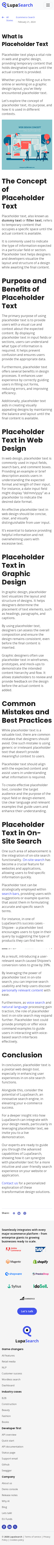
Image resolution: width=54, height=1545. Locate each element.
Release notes (10, 1495)
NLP (4, 1367)
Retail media (8, 1361)
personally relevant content (22, 990)
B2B (4, 1398)
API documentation (12, 1446)
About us (7, 1483)
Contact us (10, 1183)
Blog (4, 1507)
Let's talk (27, 1311)
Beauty (6, 1410)
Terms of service (33, 1536)
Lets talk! (7, 1513)
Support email (10, 1458)
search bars (10, 894)
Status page (8, 1452)
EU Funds (7, 1519)
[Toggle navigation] (48, 5)
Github (5, 1464)
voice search (36, 1002)
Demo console (10, 1489)
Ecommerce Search (25, 17)
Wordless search (11, 1379)
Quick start (8, 1440)
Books (5, 1422)
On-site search (33, 860)
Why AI (6, 1501)
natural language (15, 1007)
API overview (9, 1434)
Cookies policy (17, 1539)
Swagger (7, 1470)
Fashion (6, 1416)
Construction (9, 1404)
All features (8, 1355)
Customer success (12, 1373)
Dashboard (8, 1385)
